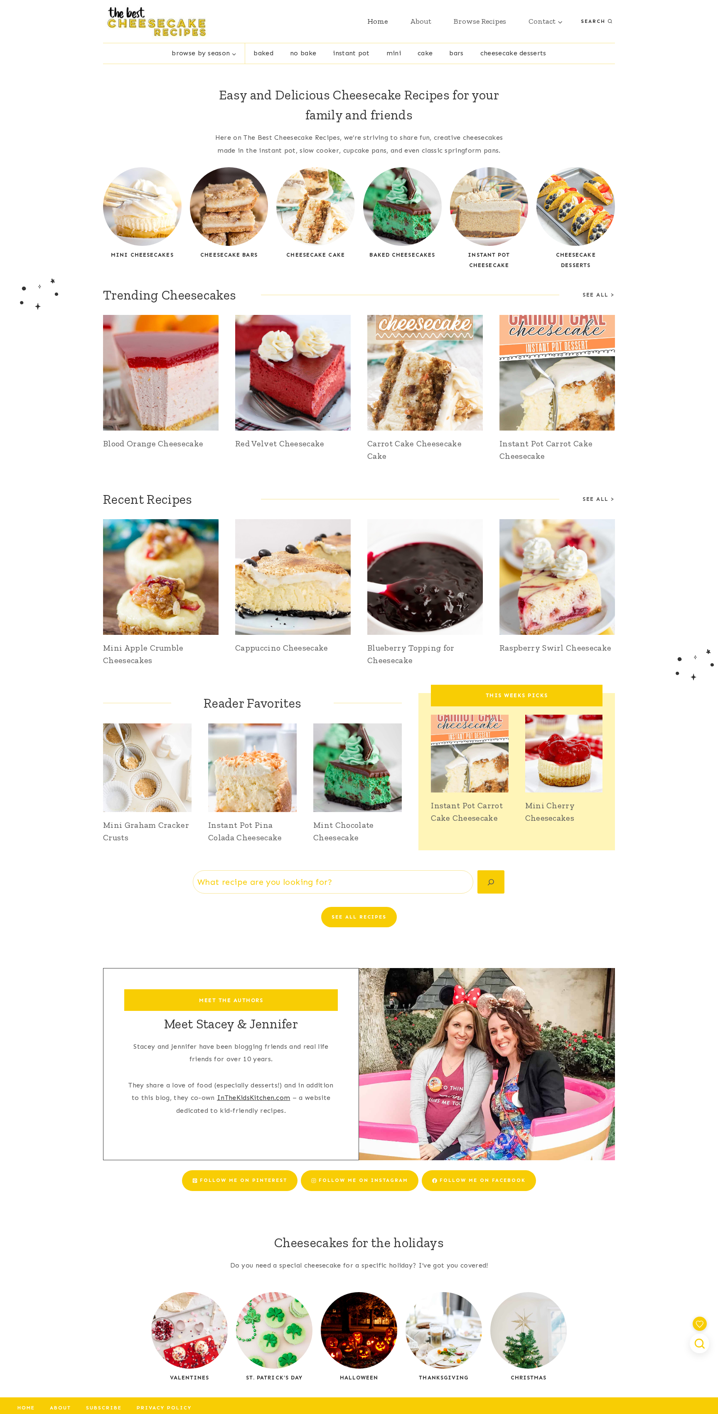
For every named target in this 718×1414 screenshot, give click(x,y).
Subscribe (104, 1408)
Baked (263, 53)
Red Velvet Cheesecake (280, 443)
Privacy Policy (164, 1408)
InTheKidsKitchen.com (253, 1098)
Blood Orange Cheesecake (153, 443)
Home (377, 21)
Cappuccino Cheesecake (281, 648)
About (420, 21)
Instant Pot (351, 53)
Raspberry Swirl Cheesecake (555, 648)
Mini (393, 53)
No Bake (303, 53)
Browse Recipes (480, 21)
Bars (456, 53)
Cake (425, 53)
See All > (599, 499)
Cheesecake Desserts (513, 53)
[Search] (490, 882)
